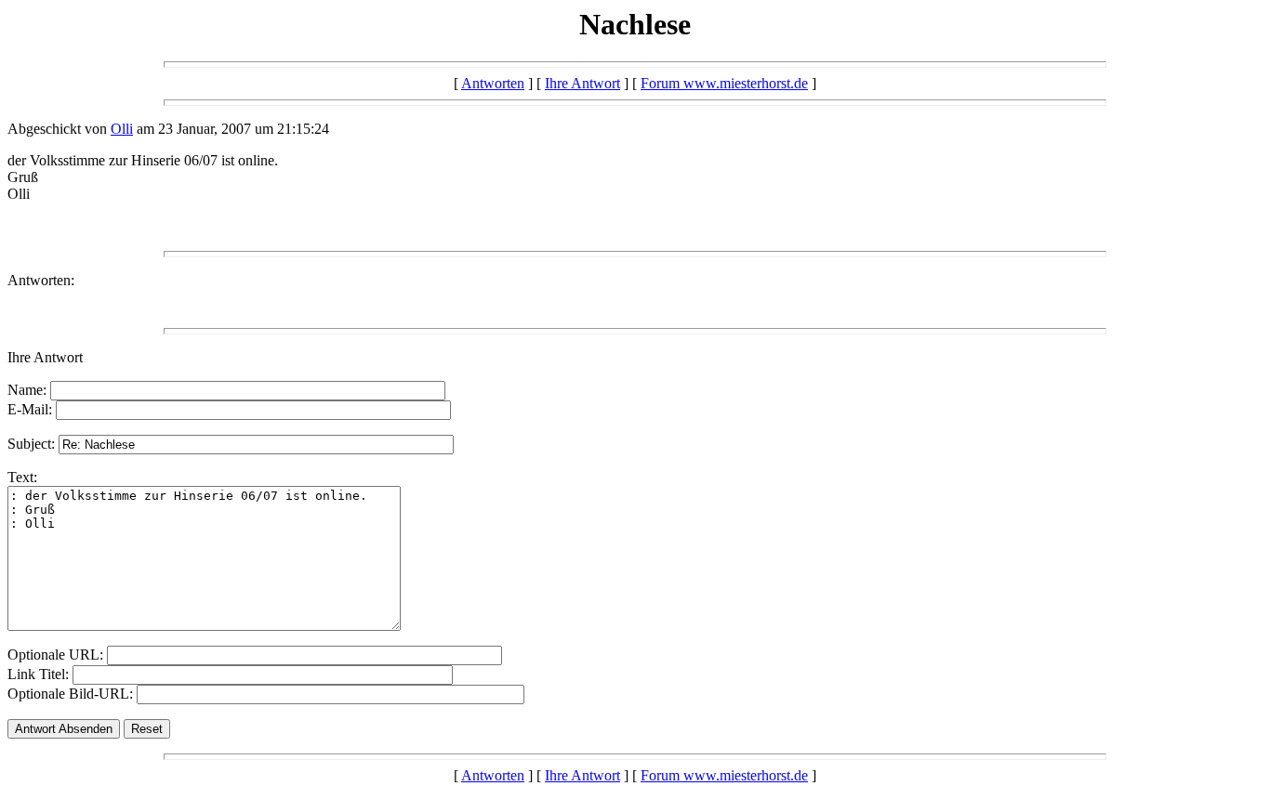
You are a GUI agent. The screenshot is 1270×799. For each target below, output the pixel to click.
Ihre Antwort (582, 83)
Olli (122, 129)
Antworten (492, 83)
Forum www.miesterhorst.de (724, 83)
